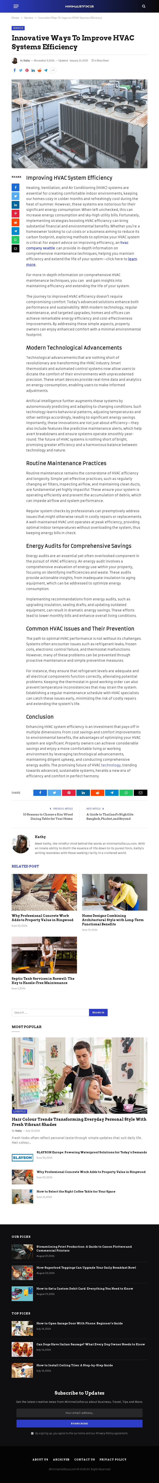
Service (18, 28)
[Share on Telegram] (45, 70)
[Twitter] (15, 196)
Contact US (84, 1459)
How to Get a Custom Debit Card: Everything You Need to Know (85, 1288)
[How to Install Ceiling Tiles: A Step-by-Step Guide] (22, 1370)
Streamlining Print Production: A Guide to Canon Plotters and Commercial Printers (84, 1248)
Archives (61, 1459)
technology (111, 765)
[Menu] (16, 6)
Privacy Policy (105, 1433)
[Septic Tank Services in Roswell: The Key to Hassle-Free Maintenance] (44, 955)
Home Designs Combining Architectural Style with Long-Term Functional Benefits (113, 920)
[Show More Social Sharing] (53, 70)
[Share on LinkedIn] (33, 70)
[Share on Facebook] (14, 70)
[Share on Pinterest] (27, 70)
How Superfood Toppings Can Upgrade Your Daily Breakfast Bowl (86, 1267)
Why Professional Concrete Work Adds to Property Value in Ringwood (42, 918)
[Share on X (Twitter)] (21, 70)
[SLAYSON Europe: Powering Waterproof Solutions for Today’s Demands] (22, 1157)
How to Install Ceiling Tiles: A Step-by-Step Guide (74, 1365)
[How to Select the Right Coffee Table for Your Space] (22, 1196)
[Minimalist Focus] (79, 6)
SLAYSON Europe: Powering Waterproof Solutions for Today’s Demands (92, 1152)
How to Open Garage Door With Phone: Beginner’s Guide (79, 1323)
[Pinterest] (15, 213)
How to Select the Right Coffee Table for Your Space (76, 1191)
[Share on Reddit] (39, 70)
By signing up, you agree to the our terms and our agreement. (81, 1433)
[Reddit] (15, 222)
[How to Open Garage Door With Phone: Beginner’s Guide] (22, 1328)
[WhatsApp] (15, 240)
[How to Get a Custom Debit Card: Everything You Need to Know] (22, 1293)
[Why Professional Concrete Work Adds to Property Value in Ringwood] (44, 892)
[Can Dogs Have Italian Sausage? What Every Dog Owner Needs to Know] (22, 1349)
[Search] (143, 6)
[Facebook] (15, 187)
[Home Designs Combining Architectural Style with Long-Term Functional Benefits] (114, 892)
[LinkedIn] (15, 205)
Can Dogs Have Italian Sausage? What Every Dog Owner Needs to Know (90, 1344)
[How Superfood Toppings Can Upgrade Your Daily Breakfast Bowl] (22, 1272)
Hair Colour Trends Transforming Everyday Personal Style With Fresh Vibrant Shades (79, 1122)
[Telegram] (15, 231)
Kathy (26, 60)
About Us (40, 1459)
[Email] (15, 248)
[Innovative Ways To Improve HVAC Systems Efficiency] (79, 123)
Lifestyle (19, 1111)
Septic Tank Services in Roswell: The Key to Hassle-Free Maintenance (43, 981)
